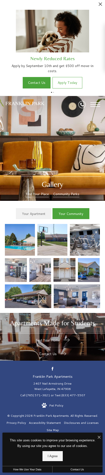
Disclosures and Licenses (81, 423)
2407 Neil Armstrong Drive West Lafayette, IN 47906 (52, 386)
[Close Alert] (100, 5)
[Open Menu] (95, 104)
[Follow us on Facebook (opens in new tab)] (53, 369)
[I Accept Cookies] (99, 438)
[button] (51, 92)
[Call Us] (82, 104)
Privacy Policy (16, 423)
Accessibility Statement (45, 423)
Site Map (52, 430)
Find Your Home (48, 340)
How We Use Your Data (27, 469)
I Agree (53, 456)
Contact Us (48, 353)
